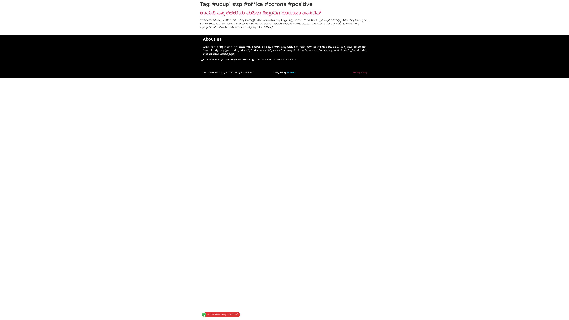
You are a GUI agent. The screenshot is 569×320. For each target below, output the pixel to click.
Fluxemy (291, 73)
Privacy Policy (360, 73)
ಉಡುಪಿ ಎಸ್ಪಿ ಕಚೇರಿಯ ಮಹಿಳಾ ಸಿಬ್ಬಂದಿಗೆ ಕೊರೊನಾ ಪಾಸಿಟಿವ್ (260, 13)
